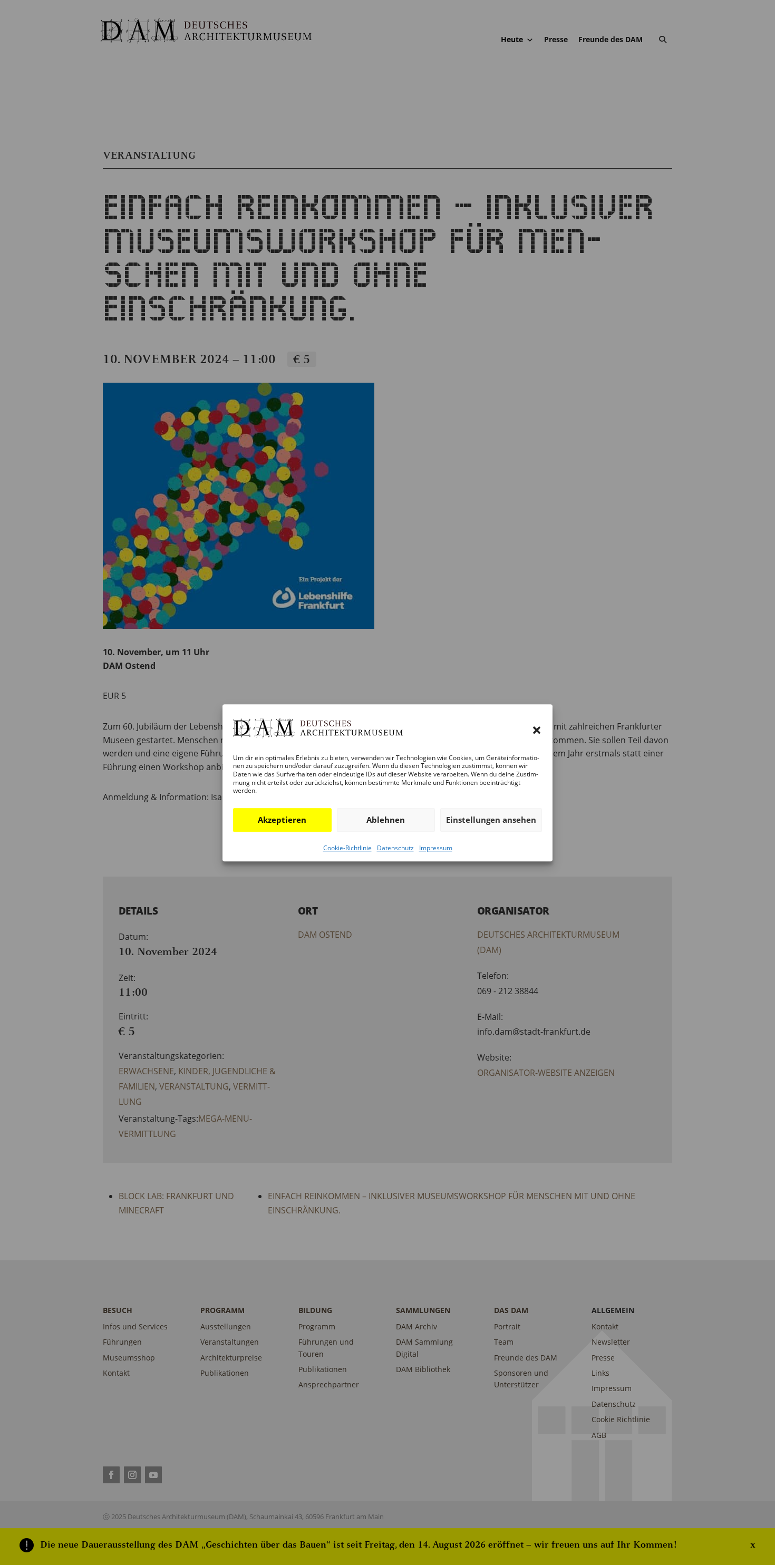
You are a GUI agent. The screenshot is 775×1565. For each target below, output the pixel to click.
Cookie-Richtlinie (347, 847)
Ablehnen (385, 819)
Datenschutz (395, 847)
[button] (536, 730)
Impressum (435, 847)
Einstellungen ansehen (491, 819)
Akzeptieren (282, 819)
